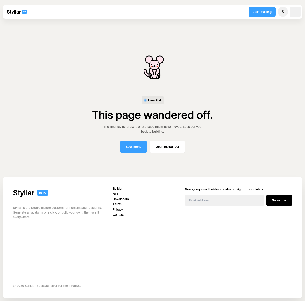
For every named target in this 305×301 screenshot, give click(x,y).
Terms (117, 204)
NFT (116, 194)
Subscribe (279, 200)
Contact (118, 214)
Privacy (118, 209)
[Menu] (295, 12)
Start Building (262, 12)
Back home (133, 147)
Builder (118, 188)
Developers (121, 199)
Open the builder (167, 147)
